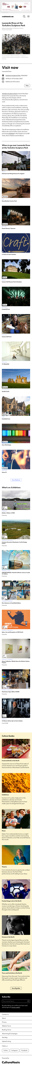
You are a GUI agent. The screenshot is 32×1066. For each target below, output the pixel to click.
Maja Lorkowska (7, 28)
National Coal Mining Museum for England (13, 173)
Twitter (5, 1050)
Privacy (4, 1022)
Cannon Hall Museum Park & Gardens (12, 282)
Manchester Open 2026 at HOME (10, 691)
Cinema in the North (8, 937)
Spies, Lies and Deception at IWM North (12, 632)
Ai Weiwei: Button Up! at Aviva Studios (12, 721)
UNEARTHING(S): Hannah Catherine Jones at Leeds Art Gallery (16, 573)
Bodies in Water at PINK (8, 513)
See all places (16, 480)
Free (27, 85)
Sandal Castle (5, 391)
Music (4, 831)
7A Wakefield (5, 364)
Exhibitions (5, 795)
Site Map (4, 1037)
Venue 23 (4, 472)
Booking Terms (6, 1030)
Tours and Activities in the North (12, 973)
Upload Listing (6, 1041)
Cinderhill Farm (6, 309)
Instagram (14, 1050)
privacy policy (15, 1007)
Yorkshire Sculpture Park (13, 75)
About (4, 1018)
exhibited (11, 133)
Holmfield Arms (6, 419)
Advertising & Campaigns (9, 1034)
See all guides (16, 988)
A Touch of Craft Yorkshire (9, 254)
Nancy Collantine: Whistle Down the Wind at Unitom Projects (16, 662)
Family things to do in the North (11, 901)
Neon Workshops (6, 445)
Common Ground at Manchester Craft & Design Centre (14, 543)
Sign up (27, 1002)
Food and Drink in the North (10, 760)
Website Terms (6, 1026)
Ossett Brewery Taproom (8, 228)
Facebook (24, 1050)
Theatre (4, 867)
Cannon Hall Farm (6, 336)
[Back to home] (8, 16)
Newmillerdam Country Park (9, 201)
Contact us (5, 1014)
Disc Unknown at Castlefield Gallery (11, 603)
